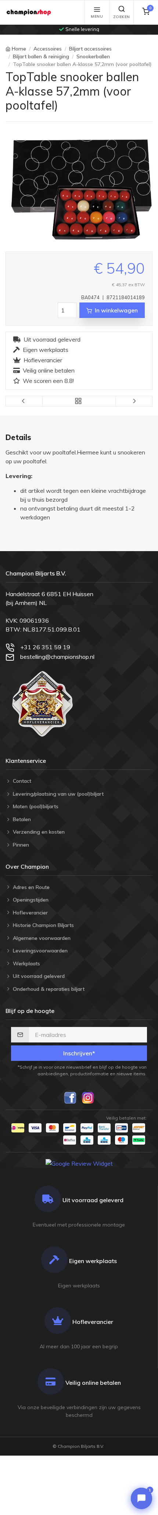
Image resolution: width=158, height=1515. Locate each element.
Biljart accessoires (90, 48)
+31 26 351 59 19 (45, 647)
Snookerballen (93, 56)
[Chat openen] (141, 1498)
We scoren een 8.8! (48, 380)
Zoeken (121, 16)
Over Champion (27, 866)
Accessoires (47, 48)
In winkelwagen (116, 310)
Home (19, 48)
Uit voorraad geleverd (52, 339)
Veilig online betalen (49, 370)
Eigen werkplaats (45, 349)
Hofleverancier (43, 360)
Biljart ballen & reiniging (41, 56)
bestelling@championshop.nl (57, 656)
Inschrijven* (79, 1053)
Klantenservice (26, 760)
